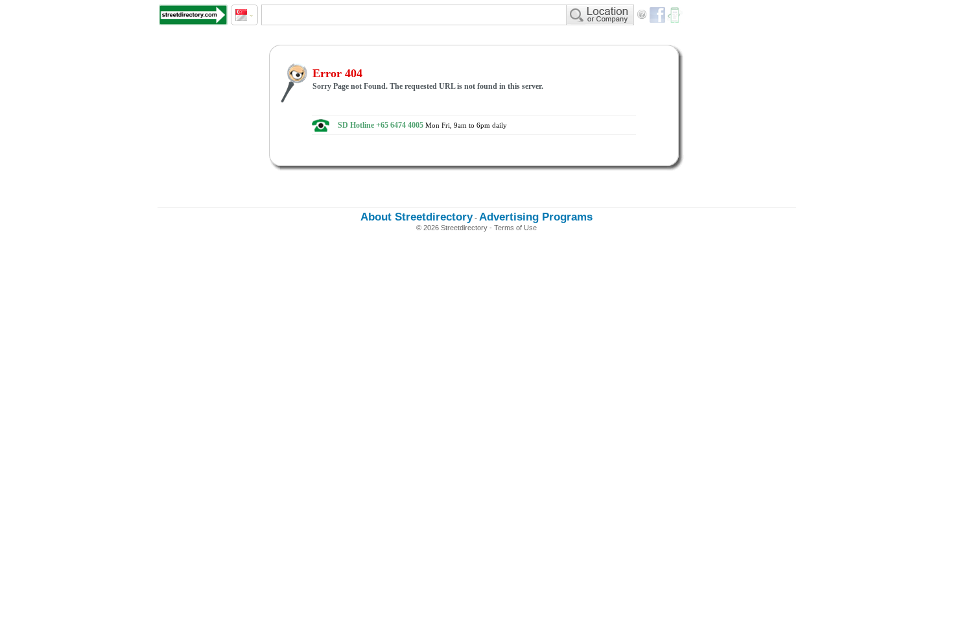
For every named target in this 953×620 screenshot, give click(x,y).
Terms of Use (515, 228)
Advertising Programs (536, 217)
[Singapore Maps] (193, 15)
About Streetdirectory (416, 217)
